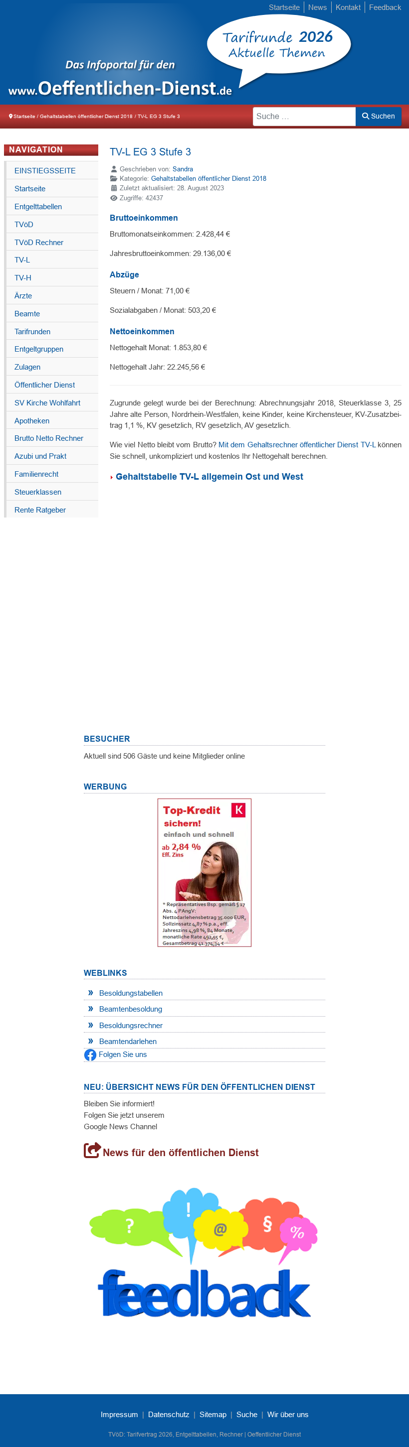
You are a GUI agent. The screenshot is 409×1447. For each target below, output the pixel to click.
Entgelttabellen (38, 206)
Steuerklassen (37, 492)
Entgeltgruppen (38, 349)
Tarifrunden (32, 331)
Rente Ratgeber (40, 510)
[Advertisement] (256, 590)
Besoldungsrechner (131, 1025)
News (317, 7)
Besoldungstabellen (131, 993)
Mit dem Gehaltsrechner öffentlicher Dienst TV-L (297, 444)
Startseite (284, 7)
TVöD (23, 224)
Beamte (27, 313)
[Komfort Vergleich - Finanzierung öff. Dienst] (204, 872)
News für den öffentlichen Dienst (181, 1152)
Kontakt (348, 7)
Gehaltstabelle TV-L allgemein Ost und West (209, 477)
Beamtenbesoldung (130, 1009)
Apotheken (31, 420)
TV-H (22, 277)
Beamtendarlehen (128, 1041)
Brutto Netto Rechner (48, 438)
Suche (246, 1414)
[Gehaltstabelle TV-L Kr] (113, 477)
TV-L (22, 260)
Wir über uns (288, 1414)
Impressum (119, 1414)
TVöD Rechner (38, 242)
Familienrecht (36, 474)
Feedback (385, 7)
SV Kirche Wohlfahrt (47, 402)
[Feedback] (204, 1258)
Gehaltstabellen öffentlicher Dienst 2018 (208, 178)
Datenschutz (169, 1414)
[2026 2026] (112, 52)
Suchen (382, 116)
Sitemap (213, 1414)
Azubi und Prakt (40, 456)
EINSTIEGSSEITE (45, 170)
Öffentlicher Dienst (44, 385)
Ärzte (23, 295)
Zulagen (27, 367)
